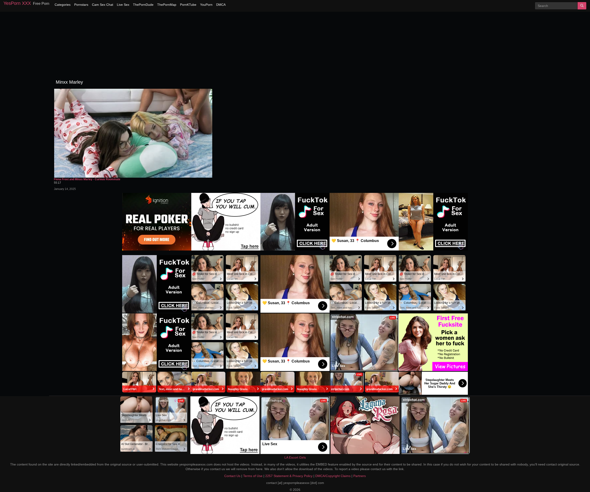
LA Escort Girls (295, 457)
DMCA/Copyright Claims (333, 476)
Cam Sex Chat (102, 4)
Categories (63, 4)
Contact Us (232, 476)
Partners (359, 476)
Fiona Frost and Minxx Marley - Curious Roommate (87, 179)
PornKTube (188, 4)
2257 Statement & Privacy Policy (289, 476)
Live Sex (123, 4)
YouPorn (206, 4)
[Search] (582, 6)
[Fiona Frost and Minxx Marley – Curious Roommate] (133, 133)
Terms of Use (253, 476)
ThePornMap (166, 4)
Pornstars (81, 4)
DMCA (221, 4)
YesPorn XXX (17, 3)
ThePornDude (143, 4)
